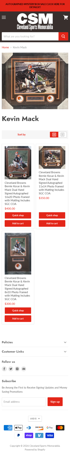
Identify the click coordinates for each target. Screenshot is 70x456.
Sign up (55, 401)
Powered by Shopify (35, 449)
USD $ (33, 418)
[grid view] (54, 134)
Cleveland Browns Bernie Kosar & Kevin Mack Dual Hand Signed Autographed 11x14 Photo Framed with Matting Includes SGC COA (51, 183)
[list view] (62, 134)
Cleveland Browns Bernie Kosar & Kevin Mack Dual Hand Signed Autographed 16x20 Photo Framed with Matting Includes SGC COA (17, 193)
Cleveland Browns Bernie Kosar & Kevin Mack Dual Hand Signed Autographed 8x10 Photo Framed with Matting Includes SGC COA (17, 288)
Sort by (21, 134)
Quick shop (18, 215)
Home (5, 47)
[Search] (63, 36)
